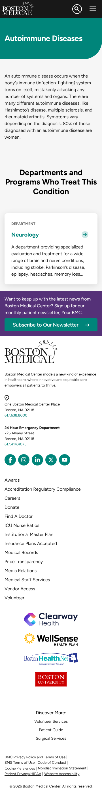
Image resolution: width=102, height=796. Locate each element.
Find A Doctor (19, 516)
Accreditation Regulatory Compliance (43, 489)
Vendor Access (20, 588)
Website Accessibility (61, 774)
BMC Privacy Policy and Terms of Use (35, 757)
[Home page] (31, 362)
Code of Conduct (52, 763)
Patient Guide (51, 730)
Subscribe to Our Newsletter (45, 325)
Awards (12, 480)
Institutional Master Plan (29, 534)
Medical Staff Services (27, 579)
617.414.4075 (16, 444)
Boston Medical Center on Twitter (51, 459)
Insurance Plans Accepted (31, 543)
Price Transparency (24, 561)
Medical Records (21, 552)
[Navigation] (93, 9)
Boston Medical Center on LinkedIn (37, 459)
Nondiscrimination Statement (62, 768)
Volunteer (14, 597)
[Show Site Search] (77, 9)
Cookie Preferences (20, 768)
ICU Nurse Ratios (22, 525)
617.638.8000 (16, 415)
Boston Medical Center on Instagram (23, 459)
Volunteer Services (51, 721)
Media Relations (21, 570)
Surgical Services (51, 738)
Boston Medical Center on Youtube (64, 459)
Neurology (25, 234)
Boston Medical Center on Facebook (10, 459)
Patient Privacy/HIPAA (23, 774)
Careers (12, 498)
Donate (12, 507)
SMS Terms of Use (20, 763)
